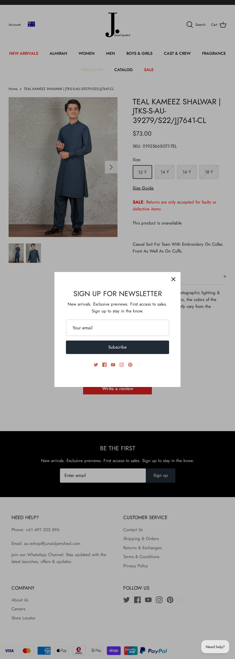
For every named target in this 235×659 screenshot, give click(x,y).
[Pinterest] (130, 365)
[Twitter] (96, 365)
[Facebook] (104, 365)
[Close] (173, 279)
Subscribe (117, 347)
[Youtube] (113, 365)
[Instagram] (122, 365)
